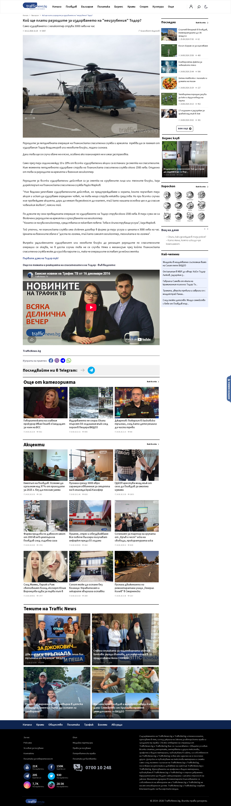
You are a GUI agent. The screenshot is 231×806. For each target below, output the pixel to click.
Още (171, 7)
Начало (56, 7)
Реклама (28, 742)
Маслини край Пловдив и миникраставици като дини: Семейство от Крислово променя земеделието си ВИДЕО (124, 707)
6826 (86, 494)
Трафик (89, 725)
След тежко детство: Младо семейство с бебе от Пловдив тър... (184, 302)
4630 (131, 545)
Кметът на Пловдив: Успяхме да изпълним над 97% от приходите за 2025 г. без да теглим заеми (44, 487)
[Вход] (191, 7)
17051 (40, 545)
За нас (27, 737)
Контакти (29, 753)
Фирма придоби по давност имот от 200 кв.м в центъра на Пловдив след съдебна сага (44, 537)
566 (199, 71)
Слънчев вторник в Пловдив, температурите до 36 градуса (193, 33)
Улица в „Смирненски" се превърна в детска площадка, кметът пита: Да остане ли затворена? (54, 707)
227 (199, 87)
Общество (55, 725)
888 (131, 432)
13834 (110, 716)
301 (199, 120)
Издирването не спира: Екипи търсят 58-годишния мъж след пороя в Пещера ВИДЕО (88, 424)
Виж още (183, 128)
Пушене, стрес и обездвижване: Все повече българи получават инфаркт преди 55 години (89, 537)
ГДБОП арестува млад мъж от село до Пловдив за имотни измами (133, 487)
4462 (86, 545)
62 (198, 39)
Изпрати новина (229, 388)
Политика (103, 7)
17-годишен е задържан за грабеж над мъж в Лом (192, 112)
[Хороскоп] (184, 221)
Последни (168, 22)
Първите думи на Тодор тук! (40, 258)
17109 (181, 175)
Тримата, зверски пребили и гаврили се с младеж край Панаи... (184, 292)
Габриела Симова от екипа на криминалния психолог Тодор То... (180, 283)
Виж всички (152, 381)
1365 (40, 494)
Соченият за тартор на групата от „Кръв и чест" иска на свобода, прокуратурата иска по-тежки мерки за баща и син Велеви (135, 537)
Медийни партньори (83, 742)
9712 (42, 716)
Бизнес (118, 7)
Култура (158, 7)
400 (199, 55)
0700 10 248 (98, 767)
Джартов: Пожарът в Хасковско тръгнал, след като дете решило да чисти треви (136, 424)
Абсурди (117, 725)
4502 (40, 432)
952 (199, 104)
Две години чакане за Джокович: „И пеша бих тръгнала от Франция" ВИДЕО (54, 656)
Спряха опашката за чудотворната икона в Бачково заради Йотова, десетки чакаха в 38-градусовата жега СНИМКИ (123, 654)
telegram (62, 360)
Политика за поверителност (38, 758)
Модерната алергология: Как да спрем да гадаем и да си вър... (184, 170)
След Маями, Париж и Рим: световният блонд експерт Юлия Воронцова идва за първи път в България (45, 588)
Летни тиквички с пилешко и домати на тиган (193, 80)
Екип (75, 737)
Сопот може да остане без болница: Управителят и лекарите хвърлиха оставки (86, 588)
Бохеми (102, 725)
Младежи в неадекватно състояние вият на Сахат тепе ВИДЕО (184, 264)
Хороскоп (168, 186)
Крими (131, 7)
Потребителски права (84, 753)
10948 (42, 662)
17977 (40, 596)
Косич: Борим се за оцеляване (193, 45)
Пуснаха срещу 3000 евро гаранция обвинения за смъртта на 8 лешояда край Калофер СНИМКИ (89, 487)
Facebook (51, 360)
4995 (86, 432)
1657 (131, 596)
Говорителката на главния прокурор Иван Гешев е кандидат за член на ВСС (44, 424)
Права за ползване (82, 748)
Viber (57, 360)
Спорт (144, 7)
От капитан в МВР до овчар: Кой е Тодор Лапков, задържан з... (184, 273)
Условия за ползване (34, 748)
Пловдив (71, 7)
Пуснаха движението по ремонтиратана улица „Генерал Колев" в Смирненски (134, 588)
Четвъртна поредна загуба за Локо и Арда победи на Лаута (192, 97)
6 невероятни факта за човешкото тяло (190, 63)
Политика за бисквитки (84, 758)
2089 (86, 596)
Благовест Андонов (150, 31)
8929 (110, 662)
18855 (132, 494)
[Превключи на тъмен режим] (206, 6)
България (87, 7)
